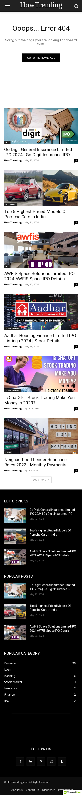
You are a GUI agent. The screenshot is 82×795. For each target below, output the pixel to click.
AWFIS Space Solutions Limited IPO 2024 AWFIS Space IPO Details (39, 276)
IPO (7, 142)
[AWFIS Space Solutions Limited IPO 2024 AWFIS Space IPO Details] (41, 250)
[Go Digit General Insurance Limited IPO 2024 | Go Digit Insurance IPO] (41, 126)
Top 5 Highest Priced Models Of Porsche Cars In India (35, 214)
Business (10, 204)
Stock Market (12, 328)
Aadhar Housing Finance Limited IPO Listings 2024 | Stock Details (40, 338)
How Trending (13, 160)
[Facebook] (20, 761)
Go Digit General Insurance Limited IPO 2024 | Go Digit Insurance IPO (38, 152)
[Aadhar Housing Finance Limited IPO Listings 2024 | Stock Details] (41, 312)
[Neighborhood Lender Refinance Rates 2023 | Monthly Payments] (41, 436)
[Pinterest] (41, 761)
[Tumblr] (62, 761)
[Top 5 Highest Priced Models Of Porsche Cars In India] (41, 188)
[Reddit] (51, 761)
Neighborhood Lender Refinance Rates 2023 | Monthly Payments (35, 462)
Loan (8, 452)
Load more (39, 479)
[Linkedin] (30, 761)
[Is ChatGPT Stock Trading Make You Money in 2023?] (41, 374)
